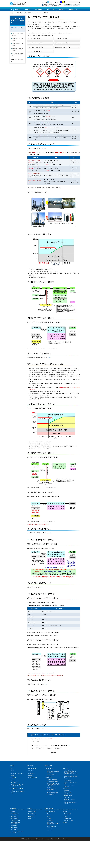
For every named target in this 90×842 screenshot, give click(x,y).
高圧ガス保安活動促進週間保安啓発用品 (53, 824)
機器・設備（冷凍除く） (33, 768)
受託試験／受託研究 (32, 814)
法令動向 (65, 816)
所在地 (12, 779)
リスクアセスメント (50, 829)
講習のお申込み (66, 788)
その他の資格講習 (67, 780)
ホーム (12, 9)
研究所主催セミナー (32, 816)
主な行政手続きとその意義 (61, 38)
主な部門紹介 (13, 777)
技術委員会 (13, 811)
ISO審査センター (52, 4)
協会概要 (12, 770)
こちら (47, 24)
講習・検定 (65, 768)
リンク (67, 838)
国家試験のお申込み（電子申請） (53, 783)
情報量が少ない (58, 748)
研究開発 (61, 9)
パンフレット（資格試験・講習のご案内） (70, 783)
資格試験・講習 (39, 9)
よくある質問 (49, 776)
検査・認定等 (27, 9)
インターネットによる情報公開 (17, 788)
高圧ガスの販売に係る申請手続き (17, 44)
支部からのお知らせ (14, 780)
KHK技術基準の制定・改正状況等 (17, 831)
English (60, 4)
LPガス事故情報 (67, 814)
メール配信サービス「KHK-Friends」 (16, 786)
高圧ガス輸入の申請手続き (17, 54)
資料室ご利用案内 (14, 782)
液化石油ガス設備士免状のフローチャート (70, 803)
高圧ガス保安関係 (67, 818)
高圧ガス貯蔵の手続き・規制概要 (62, 43)
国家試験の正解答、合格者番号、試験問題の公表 (53, 772)
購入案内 (48, 816)
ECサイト (57, 5)
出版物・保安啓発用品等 (50, 811)
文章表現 (34, 748)
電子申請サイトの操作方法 (52, 790)
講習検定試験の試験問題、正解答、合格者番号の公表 (70, 772)
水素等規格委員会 (14, 825)
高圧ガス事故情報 (67, 813)
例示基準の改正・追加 (32, 777)
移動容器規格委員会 (14, 814)
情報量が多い (50, 748)
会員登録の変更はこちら (48, 5)
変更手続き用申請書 (50, 794)
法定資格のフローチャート (69, 801)
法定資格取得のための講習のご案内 (70, 777)
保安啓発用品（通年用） (51, 826)
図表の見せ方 (42, 748)
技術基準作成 (50, 9)
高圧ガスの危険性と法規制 (34, 38)
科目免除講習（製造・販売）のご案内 (70, 774)
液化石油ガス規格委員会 (15, 820)
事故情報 (65, 811)
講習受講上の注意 (67, 792)
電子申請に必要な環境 (51, 789)
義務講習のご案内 (67, 779)
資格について (66, 797)
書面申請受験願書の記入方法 (52, 792)
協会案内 (18, 9)
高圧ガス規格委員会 (14, 816)
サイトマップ (29, 838)
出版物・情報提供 (73, 9)
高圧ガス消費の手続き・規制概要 (62, 47)
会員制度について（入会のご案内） (17, 784)
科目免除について (50, 787)
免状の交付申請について (51, 774)
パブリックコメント (14, 829)
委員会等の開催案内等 (15, 827)
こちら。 (50, 357)
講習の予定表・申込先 (68, 770)
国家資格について (50, 770)
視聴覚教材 (49, 814)
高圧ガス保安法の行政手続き (17, 28)
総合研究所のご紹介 (32, 811)
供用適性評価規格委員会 (15, 822)
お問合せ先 (66, 786)
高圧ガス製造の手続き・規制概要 (35, 43)
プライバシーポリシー (49, 838)
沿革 (11, 771)
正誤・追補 (49, 818)
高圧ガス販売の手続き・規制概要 (35, 47)
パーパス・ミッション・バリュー (17, 773)
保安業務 (30, 771)
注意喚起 (65, 822)
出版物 (48, 813)
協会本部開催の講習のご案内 (69, 784)
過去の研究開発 (31, 813)
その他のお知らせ (50, 820)
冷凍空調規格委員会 (14, 818)
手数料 (12, 790)
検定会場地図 (66, 790)
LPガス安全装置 (31, 773)
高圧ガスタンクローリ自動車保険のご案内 (17, 792)
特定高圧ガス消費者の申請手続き (17, 49)
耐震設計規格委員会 (14, 823)
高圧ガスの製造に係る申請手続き (17, 34)
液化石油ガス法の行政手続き (17, 60)
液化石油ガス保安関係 (68, 820)
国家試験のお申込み (50, 777)
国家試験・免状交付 (50, 768)
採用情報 (45, 4)
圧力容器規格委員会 (14, 813)
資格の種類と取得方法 (67, 795)
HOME (22, 838)
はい (33, 741)
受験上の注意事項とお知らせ (52, 781)
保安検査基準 (13, 832)
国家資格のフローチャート (69, 799)
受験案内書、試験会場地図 (52, 779)
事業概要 (12, 775)
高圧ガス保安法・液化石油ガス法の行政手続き (24, 12)
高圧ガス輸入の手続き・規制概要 (35, 51)
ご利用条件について (38, 838)
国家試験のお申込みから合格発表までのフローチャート (53, 785)
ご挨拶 (12, 768)
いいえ (38, 741)
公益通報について (60, 838)
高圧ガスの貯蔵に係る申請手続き (17, 39)
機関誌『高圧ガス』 (50, 822)
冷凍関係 (30, 775)
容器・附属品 (30, 770)
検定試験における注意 (68, 793)
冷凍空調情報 (49, 828)
